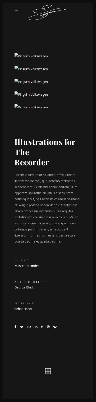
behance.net (23, 309)
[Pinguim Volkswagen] (48, 56)
